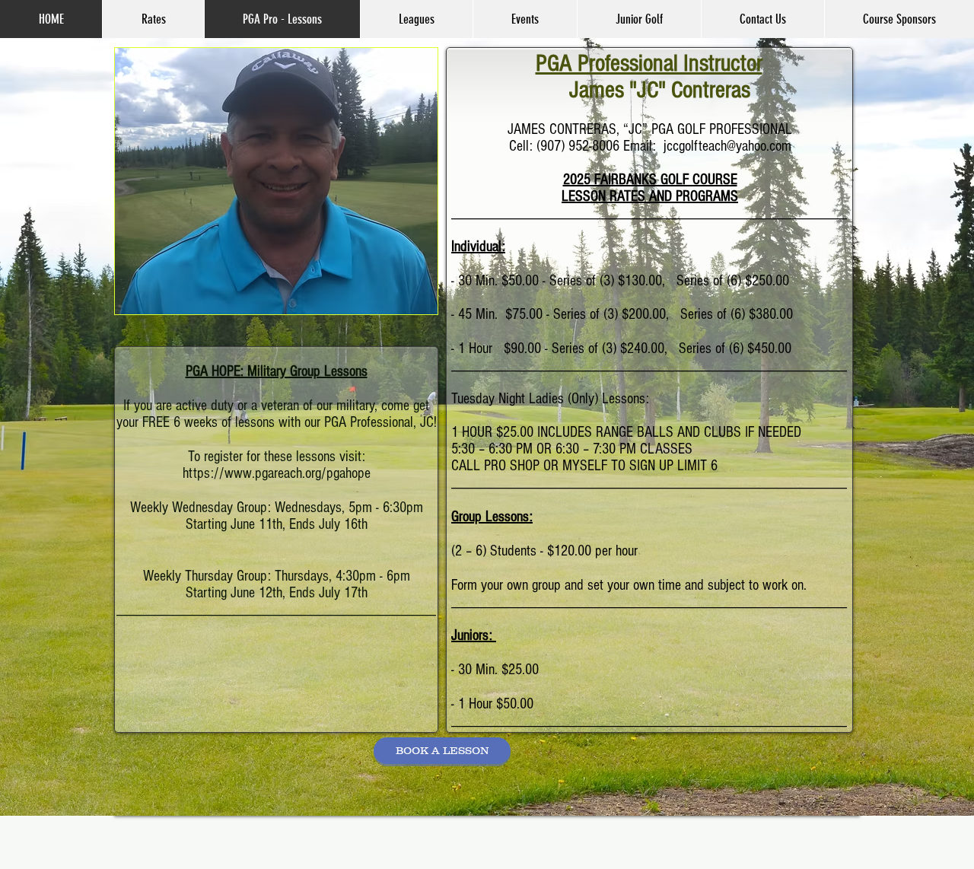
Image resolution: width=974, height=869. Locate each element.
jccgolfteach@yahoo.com (727, 146)
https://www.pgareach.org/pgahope (277, 473)
